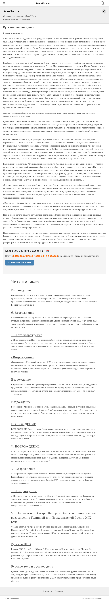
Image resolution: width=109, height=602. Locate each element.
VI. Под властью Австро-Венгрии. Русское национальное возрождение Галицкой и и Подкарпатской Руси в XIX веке (53, 517)
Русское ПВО (21, 544)
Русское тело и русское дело (32, 566)
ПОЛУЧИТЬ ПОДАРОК (19, 262)
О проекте (48, 591)
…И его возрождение (26, 335)
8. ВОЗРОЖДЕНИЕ (25, 446)
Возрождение (21, 290)
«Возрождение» (22, 357)
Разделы (59, 591)
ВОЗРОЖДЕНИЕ (23, 424)
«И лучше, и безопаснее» (92, 599)
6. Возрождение (22, 312)
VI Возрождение (23, 468)
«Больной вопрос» (12, 599)
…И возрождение (24, 491)
